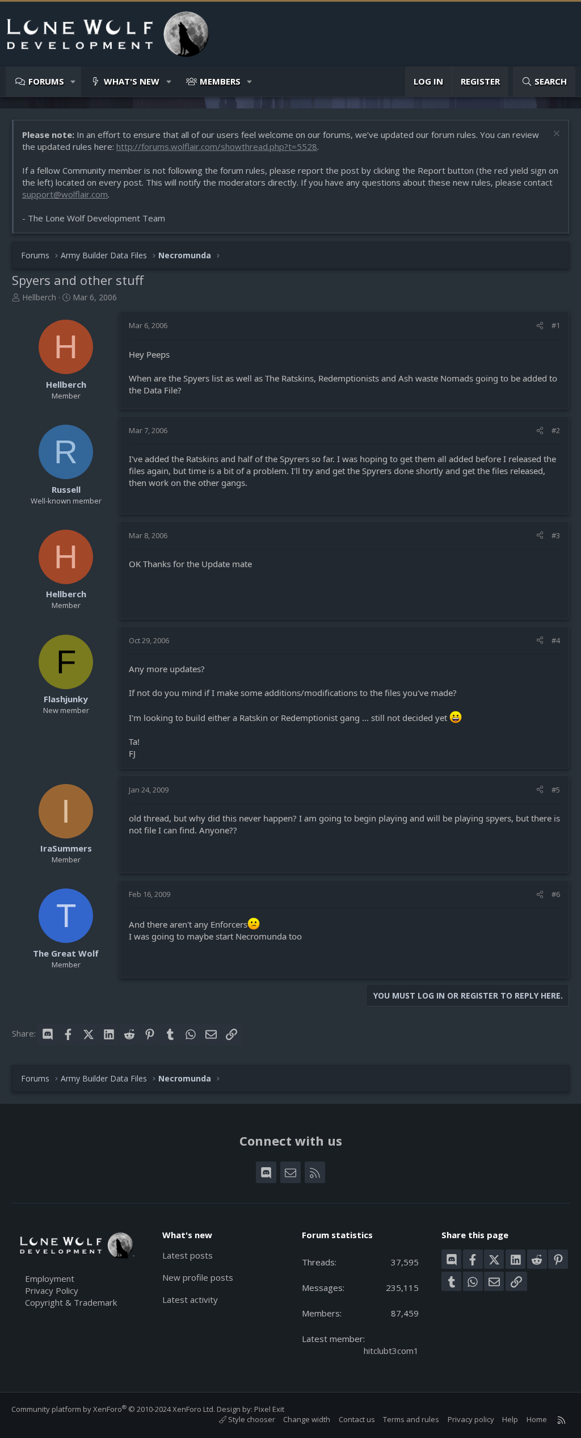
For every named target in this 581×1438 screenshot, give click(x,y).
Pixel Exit (269, 1409)
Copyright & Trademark (71, 1302)
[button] (73, 81)
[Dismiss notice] (555, 135)
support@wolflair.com (65, 194)
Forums (46, 81)
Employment (49, 1278)
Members (220, 81)
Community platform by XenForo (113, 1409)
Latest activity (190, 1299)
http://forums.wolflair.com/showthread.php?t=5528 (216, 146)
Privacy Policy (51, 1290)
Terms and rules (411, 1419)
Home (537, 1419)
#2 (555, 430)
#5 (555, 790)
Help (510, 1419)
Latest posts (187, 1255)
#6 (555, 894)
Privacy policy (471, 1419)
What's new (131, 81)
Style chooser (250, 1419)
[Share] (540, 325)
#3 (555, 535)
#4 (555, 640)
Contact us (357, 1419)
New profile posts (197, 1277)
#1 (555, 325)
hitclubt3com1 (391, 1350)
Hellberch (39, 297)
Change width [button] (306, 1419)
